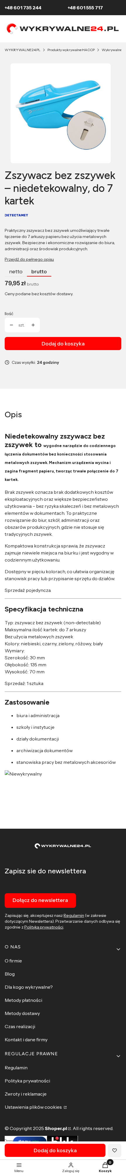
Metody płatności (23, 1000)
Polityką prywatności (43, 927)
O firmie (13, 961)
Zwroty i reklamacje (26, 1094)
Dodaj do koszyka (63, 343)
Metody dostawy (22, 1013)
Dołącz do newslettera (40, 900)
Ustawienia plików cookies (34, 1107)
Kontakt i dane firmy (26, 1039)
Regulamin (74, 915)
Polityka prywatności (27, 1081)
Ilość (9, 313)
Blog (10, 974)
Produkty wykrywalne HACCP (71, 50)
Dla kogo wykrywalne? (29, 987)
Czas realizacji (20, 1026)
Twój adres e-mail (22, 884)
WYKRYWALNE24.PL (22, 50)
